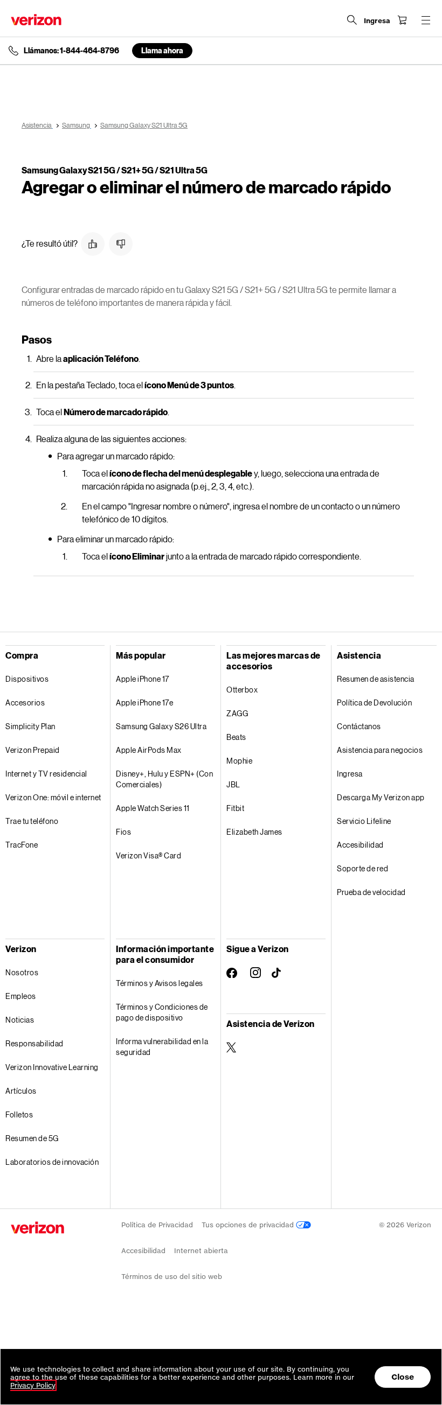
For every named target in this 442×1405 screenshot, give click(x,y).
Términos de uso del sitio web (171, 1277)
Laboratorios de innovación (52, 1161)
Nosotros (21, 972)
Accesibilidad (360, 844)
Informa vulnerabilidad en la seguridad (162, 1047)
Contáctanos (359, 726)
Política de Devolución (374, 702)
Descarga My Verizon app (381, 797)
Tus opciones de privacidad (249, 1225)
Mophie (239, 760)
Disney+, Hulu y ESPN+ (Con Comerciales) (164, 779)
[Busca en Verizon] (352, 20)
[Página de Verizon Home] (36, 19)
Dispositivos (27, 678)
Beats (236, 737)
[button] (93, 244)
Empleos (20, 996)
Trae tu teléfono (31, 821)
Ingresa (350, 773)
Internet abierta (201, 1251)
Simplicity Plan (30, 726)
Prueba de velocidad (371, 892)
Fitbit (235, 808)
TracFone (21, 844)
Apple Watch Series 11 (153, 808)
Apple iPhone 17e (144, 702)
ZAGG (237, 713)
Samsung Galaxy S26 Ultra (161, 726)
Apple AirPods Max (149, 749)
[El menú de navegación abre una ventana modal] (426, 20)
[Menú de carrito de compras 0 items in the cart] (402, 20)
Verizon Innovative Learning (52, 1067)
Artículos (21, 1090)
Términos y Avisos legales (159, 983)
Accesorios (25, 702)
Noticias (19, 1019)
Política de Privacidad (157, 1225)
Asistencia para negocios (380, 749)
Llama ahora (162, 50)
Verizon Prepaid (32, 749)
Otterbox (242, 689)
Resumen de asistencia (376, 678)
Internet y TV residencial (46, 773)
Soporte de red (362, 868)
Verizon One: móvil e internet (53, 797)
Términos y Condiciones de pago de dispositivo (162, 1012)
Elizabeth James (254, 831)
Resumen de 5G (32, 1138)
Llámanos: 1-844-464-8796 (71, 50)
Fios (123, 831)
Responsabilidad (34, 1043)
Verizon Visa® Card (148, 855)
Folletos (19, 1114)
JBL (233, 784)
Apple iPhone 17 (142, 678)
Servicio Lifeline (364, 821)
